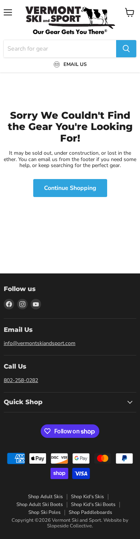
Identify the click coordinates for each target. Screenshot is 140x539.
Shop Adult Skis (45, 496)
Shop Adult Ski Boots (39, 504)
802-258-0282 (21, 380)
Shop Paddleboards (90, 512)
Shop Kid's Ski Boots (93, 504)
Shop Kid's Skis (87, 496)
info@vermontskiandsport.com (39, 343)
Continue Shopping (70, 188)
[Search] (126, 48)
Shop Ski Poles (44, 512)
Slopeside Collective (69, 526)
